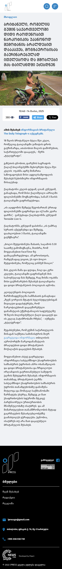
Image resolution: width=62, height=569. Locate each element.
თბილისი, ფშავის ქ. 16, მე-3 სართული (27, 529)
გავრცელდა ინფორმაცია (19, 337)
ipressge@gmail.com (18, 519)
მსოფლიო (10, 16)
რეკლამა (8, 503)
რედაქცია (9, 497)
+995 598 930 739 (16, 539)
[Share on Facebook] (24, 117)
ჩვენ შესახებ (11, 491)
